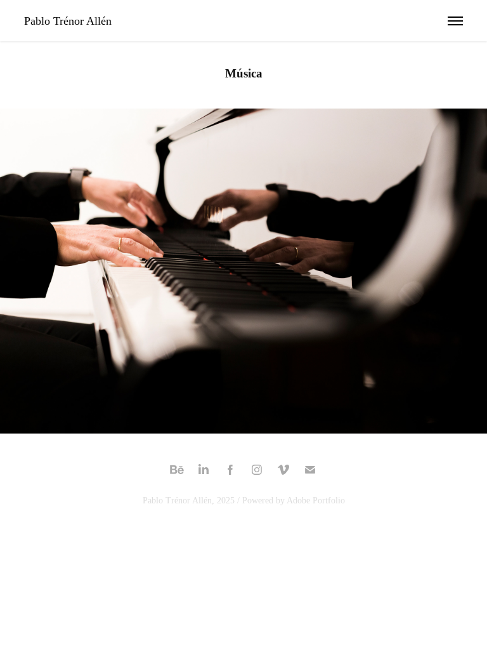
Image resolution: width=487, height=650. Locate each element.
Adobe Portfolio (316, 500)
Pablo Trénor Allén (68, 21)
